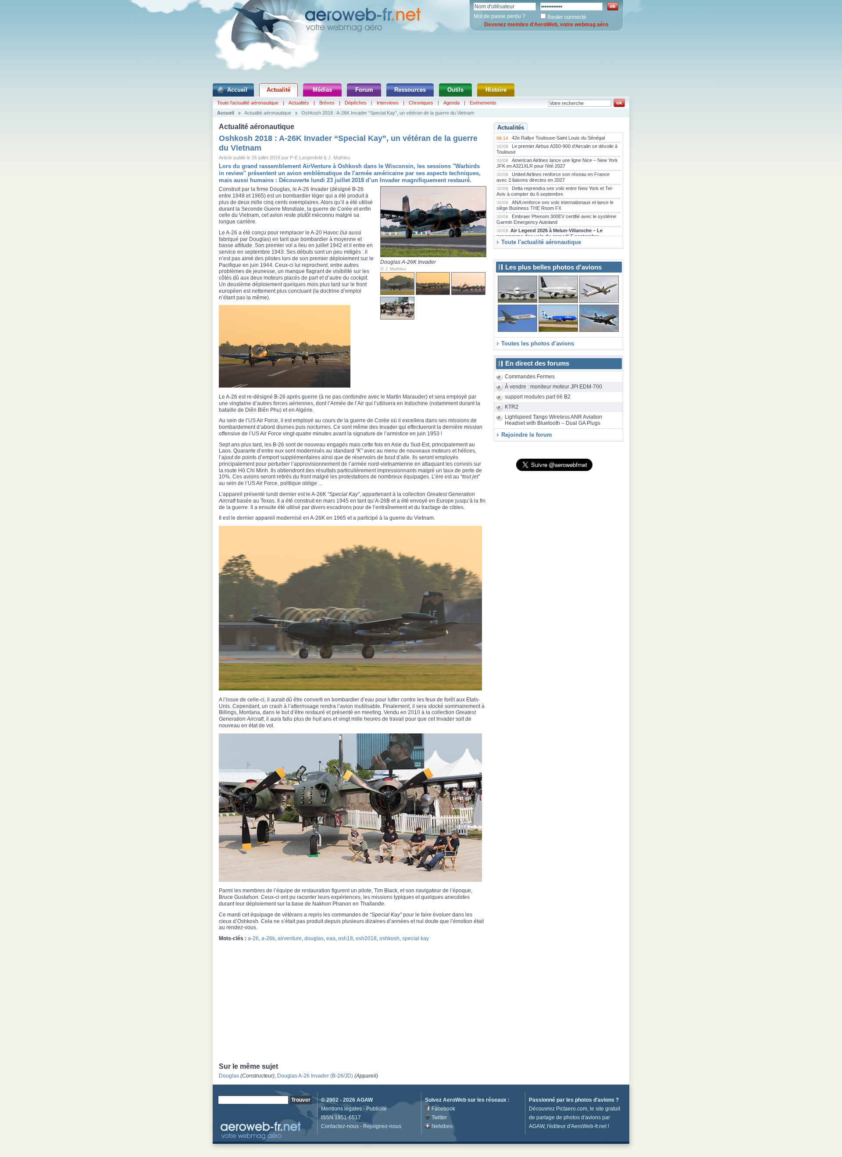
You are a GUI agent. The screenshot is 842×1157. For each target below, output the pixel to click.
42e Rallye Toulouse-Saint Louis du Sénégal (558, 137)
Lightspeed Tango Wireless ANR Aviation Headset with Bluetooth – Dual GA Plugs (553, 420)
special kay (415, 938)
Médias (322, 89)
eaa (330, 938)
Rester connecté (566, 17)
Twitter (439, 1117)
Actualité (278, 89)
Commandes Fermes (530, 377)
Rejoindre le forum (526, 434)
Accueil (237, 89)
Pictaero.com (571, 1109)
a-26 (253, 938)
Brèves (327, 102)
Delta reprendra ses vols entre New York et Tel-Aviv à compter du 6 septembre (554, 191)
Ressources (410, 89)
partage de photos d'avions (568, 1117)
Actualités (299, 102)
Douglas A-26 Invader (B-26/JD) (315, 1076)
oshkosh (389, 938)
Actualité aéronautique (267, 112)
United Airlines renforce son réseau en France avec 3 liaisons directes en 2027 (553, 177)
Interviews (388, 102)
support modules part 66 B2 (538, 397)
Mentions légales (341, 1109)
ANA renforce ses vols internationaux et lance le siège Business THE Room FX (555, 205)
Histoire (496, 89)
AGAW (365, 1100)
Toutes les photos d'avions (537, 343)
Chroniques (421, 102)
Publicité (376, 1109)
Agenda (451, 102)
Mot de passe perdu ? (499, 16)
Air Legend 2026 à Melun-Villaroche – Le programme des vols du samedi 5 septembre (549, 233)
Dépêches (356, 102)
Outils (455, 89)
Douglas (229, 1076)
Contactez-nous (340, 1126)
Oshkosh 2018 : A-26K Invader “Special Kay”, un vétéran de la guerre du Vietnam (387, 112)
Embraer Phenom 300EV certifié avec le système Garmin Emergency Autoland (556, 219)
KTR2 (511, 407)
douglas (314, 938)
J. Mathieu (395, 268)
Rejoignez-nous (382, 1126)
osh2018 (366, 938)
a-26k (268, 938)
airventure (290, 938)
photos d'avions (594, 1100)
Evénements (483, 102)
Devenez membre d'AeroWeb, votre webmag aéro (546, 25)
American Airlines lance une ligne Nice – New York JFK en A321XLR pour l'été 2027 (557, 163)
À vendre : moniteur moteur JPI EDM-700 (553, 387)
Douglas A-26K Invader (408, 262)
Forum (364, 89)
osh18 (345, 938)
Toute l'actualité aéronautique (247, 102)
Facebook (443, 1109)
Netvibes (442, 1126)
